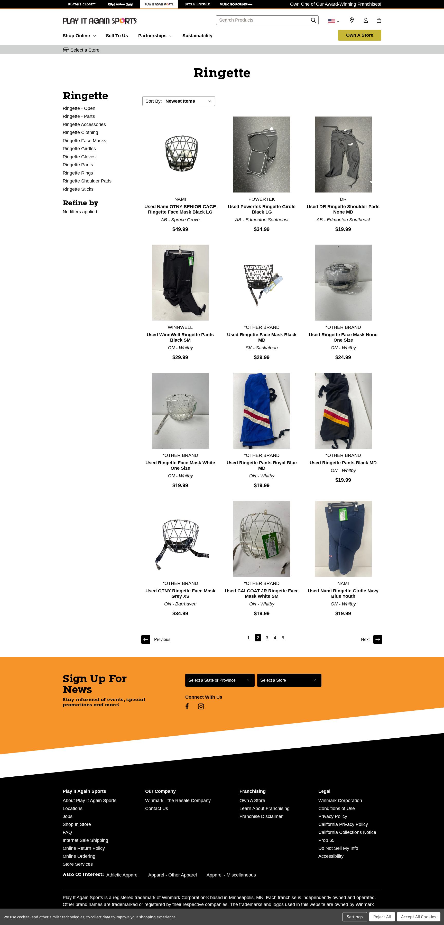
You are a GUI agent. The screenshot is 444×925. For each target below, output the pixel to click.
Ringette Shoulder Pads (87, 181)
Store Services (78, 864)
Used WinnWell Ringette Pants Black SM (180, 337)
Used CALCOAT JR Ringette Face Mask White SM (262, 593)
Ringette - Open (79, 108)
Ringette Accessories (84, 124)
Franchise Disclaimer (261, 816)
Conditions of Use (336, 808)
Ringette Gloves (79, 156)
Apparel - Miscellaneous (231, 875)
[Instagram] (201, 706)
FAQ (67, 832)
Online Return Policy (84, 848)
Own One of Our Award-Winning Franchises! (335, 4)
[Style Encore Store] (197, 4)
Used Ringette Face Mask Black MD (262, 337)
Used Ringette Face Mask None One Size (343, 337)
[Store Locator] (352, 20)
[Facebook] (187, 706)
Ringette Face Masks (84, 140)
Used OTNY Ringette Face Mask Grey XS (180, 593)
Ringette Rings (78, 173)
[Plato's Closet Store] (82, 4)
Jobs (67, 816)
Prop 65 (326, 840)
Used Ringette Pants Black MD (343, 462)
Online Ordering (79, 856)
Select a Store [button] (84, 50)
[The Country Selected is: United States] (333, 20)
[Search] (313, 21)
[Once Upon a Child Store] (120, 4)
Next (365, 639)
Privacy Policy (332, 816)
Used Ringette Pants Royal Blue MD (262, 465)
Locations (72, 808)
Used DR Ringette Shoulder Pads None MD (343, 209)
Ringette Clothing (80, 132)
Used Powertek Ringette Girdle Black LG (261, 209)
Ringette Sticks (78, 189)
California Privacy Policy (343, 824)
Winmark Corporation (340, 800)
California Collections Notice (347, 832)
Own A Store (359, 35)
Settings (355, 917)
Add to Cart (180, 154)
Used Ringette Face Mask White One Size (180, 465)
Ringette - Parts (79, 116)
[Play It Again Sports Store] (159, 4)
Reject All (382, 917)
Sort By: (153, 101)
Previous (162, 639)
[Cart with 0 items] (378, 21)
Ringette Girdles (79, 148)
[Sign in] (366, 21)
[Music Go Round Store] (236, 4)
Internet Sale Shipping (85, 840)
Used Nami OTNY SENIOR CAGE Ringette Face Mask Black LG (180, 209)
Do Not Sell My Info (338, 848)
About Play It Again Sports (89, 800)
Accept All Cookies (418, 917)
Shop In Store (77, 824)
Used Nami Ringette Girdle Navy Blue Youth (343, 593)
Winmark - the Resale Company (178, 800)
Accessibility (331, 856)
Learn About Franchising (264, 808)
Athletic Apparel (122, 875)
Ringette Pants (78, 164)
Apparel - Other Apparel (172, 875)
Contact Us (156, 808)
